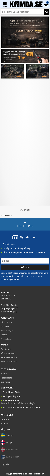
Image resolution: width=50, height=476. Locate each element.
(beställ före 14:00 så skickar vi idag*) (18, 403)
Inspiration (5, 382)
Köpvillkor (5, 326)
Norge (9, 442)
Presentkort (6, 339)
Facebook (5, 419)
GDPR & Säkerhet (9, 361)
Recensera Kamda (9, 357)
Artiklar (4, 373)
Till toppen (25, 226)
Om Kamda (6, 349)
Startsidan (5, 215)
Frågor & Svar (6, 322)
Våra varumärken (8, 353)
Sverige (9, 435)
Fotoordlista (6, 377)
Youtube (4, 423)
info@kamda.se (8, 295)
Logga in (5, 464)
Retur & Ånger (7, 330)
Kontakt (4, 334)
